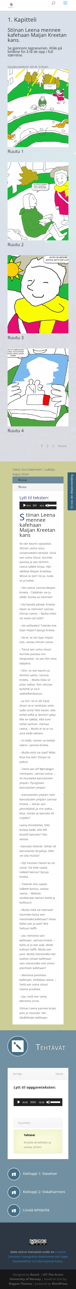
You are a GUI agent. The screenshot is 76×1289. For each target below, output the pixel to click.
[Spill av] (25, 505)
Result (35, 1274)
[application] (38, 505)
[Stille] (47, 505)
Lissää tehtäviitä (36, 1210)
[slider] (51, 505)
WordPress (59, 1284)
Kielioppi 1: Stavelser (40, 1173)
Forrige (17, 1074)
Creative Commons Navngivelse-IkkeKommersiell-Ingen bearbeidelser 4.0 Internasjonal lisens (38, 1256)
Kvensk (22, 480)
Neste (62, 446)
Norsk (22, 487)
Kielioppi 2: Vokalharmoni (44, 1191)
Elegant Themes (20, 1284)
